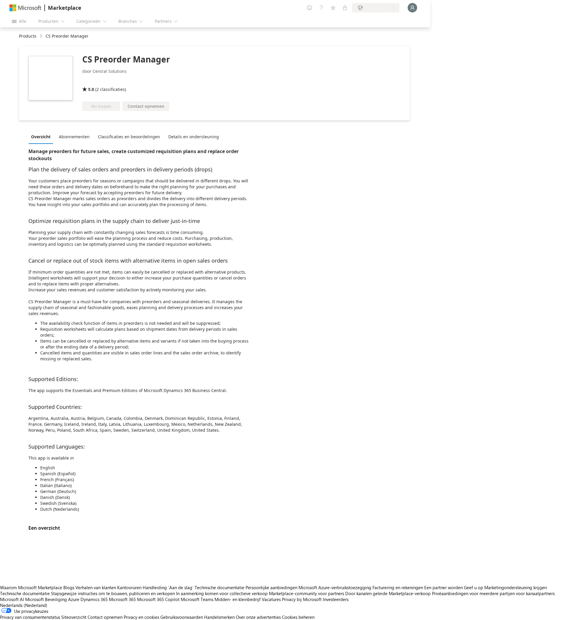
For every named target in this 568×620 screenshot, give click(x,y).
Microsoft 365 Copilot (158, 599)
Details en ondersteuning (193, 136)
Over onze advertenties (258, 617)
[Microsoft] (25, 7)
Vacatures (271, 599)
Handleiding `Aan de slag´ (168, 587)
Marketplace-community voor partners (306, 593)
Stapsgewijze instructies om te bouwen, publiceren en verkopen (113, 593)
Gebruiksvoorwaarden (181, 617)
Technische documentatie (219, 587)
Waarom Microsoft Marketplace (31, 587)
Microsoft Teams (197, 599)
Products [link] (27, 36)
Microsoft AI (12, 599)
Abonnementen (74, 136)
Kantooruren (129, 587)
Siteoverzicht (73, 617)
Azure (73, 599)
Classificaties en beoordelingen (129, 136)
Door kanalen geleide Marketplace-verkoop (388, 593)
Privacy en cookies (141, 617)
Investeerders (335, 599)
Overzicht (41, 136)
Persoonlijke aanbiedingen (271, 587)
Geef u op (473, 587)
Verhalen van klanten (95, 587)
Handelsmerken (219, 617)
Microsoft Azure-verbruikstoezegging (335, 587)
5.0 (91, 89)
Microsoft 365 (122, 599)
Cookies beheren (298, 617)
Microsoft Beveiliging (46, 599)
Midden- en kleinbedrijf (237, 599)
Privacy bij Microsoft (302, 599)
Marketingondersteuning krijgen (515, 587)
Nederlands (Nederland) (23, 605)
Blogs (68, 587)
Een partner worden (443, 587)
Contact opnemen (105, 617)
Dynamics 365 (94, 599)
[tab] (42, 136)
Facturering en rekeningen (397, 587)
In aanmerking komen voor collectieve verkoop (222, 593)
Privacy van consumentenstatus (30, 617)
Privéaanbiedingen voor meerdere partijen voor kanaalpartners (493, 593)
